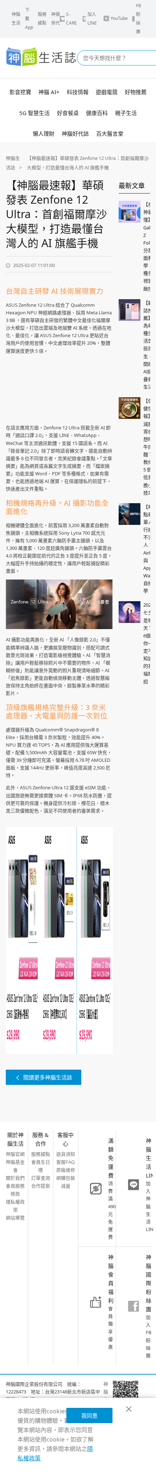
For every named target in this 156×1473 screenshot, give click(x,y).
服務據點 (42, 18)
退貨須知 (65, 1154)
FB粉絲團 (138, 19)
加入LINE (92, 18)
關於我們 (15, 1178)
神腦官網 (15, 1154)
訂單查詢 (40, 1178)
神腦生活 (16, 18)
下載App (29, 18)
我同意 (89, 1415)
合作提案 (40, 1186)
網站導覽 (15, 1217)
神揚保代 (55, 18)
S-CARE (71, 18)
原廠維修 (65, 1170)
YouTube (119, 18)
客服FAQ (65, 1162)
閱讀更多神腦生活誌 (47, 1077)
